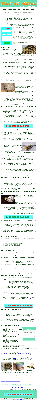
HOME (20, 6)
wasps (16, 20)
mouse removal (4, 353)
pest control (16, 297)
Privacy (35, 391)
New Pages (5, 391)
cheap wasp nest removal (28, 286)
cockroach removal (20, 355)
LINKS (23, 6)
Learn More (19, 399)
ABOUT (26, 6)
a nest (11, 24)
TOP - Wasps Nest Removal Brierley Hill (10, 381)
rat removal (22, 354)
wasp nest (21, 31)
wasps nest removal (15, 230)
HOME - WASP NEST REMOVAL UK (18, 387)
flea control (33, 358)
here (2, 373)
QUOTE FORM (28, 298)
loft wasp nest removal (14, 286)
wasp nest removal (27, 283)
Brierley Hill (24, 220)
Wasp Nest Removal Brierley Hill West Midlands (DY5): (15, 17)
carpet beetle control (23, 353)
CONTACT (29, 6)
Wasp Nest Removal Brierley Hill (12, 325)
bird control (7, 354)
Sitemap (2, 391)
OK (23, 399)
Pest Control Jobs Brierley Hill (20, 377)
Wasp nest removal (5, 220)
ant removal (18, 357)
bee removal (17, 358)
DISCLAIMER (34, 6)
